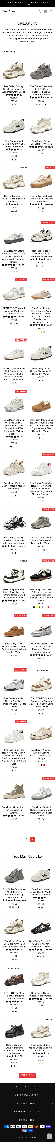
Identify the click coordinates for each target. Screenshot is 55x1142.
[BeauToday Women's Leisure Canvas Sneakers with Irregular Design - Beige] (38, 765)
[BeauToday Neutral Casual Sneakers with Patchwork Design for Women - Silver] (40, 822)
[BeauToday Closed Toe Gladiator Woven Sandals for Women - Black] (38, 956)
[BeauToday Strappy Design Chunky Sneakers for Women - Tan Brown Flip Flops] (46, 266)
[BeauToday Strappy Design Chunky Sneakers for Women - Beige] (40, 266)
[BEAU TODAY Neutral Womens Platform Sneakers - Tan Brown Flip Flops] (14, 323)
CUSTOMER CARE (26, 1087)
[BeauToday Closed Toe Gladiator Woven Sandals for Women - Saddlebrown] (44, 956)
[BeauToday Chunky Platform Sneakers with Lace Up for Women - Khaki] (38, 550)
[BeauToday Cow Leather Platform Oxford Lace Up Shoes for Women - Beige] (17, 1066)
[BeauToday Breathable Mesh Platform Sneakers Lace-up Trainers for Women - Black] (46, 104)
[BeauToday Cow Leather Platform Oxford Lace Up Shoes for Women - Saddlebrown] (14, 1066)
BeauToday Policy (26, 1112)
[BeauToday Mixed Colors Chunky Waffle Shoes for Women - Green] (15, 159)
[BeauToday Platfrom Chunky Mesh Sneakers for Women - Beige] (12, 495)
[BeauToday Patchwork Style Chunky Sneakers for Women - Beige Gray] (43, 211)
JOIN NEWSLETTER (27, 1095)
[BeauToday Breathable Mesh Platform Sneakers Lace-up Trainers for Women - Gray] (37, 104)
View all (27, 1075)
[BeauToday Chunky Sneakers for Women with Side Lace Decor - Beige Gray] (12, 553)
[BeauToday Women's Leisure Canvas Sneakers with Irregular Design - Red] (44, 765)
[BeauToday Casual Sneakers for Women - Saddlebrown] (43, 154)
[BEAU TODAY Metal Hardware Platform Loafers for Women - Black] (16, 1011)
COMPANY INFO (26, 1103)
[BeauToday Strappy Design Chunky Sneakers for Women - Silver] (43, 266)
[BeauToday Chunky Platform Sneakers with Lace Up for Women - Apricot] (41, 550)
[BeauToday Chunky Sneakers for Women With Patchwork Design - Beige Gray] (15, 105)
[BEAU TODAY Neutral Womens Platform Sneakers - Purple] (17, 323)
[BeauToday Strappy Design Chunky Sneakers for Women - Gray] (37, 266)
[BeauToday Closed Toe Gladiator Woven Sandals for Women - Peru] (41, 956)
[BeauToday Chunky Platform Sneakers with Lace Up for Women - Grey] (44, 550)
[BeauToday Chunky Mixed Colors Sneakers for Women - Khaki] (15, 214)
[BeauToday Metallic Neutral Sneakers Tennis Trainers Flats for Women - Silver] (15, 713)
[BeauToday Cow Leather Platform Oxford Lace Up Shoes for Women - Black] (11, 1066)
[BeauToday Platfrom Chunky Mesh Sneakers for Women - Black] (15, 495)
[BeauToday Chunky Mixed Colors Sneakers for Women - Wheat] (12, 214)
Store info (27, 1120)
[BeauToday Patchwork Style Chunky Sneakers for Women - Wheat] (40, 211)
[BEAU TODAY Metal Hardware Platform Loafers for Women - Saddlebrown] (13, 1011)
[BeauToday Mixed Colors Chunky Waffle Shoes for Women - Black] (12, 159)
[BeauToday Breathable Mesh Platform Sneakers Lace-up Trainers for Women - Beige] (43, 104)
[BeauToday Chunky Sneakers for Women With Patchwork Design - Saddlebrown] (12, 105)
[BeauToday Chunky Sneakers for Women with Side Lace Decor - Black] (15, 553)
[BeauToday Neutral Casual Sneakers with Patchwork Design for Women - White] (43, 822)
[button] (13, 95)
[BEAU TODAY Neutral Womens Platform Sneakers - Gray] (11, 323)
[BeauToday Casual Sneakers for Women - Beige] (40, 154)
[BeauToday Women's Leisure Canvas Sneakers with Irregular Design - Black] (41, 765)
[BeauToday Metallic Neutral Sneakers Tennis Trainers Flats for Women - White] (12, 713)
